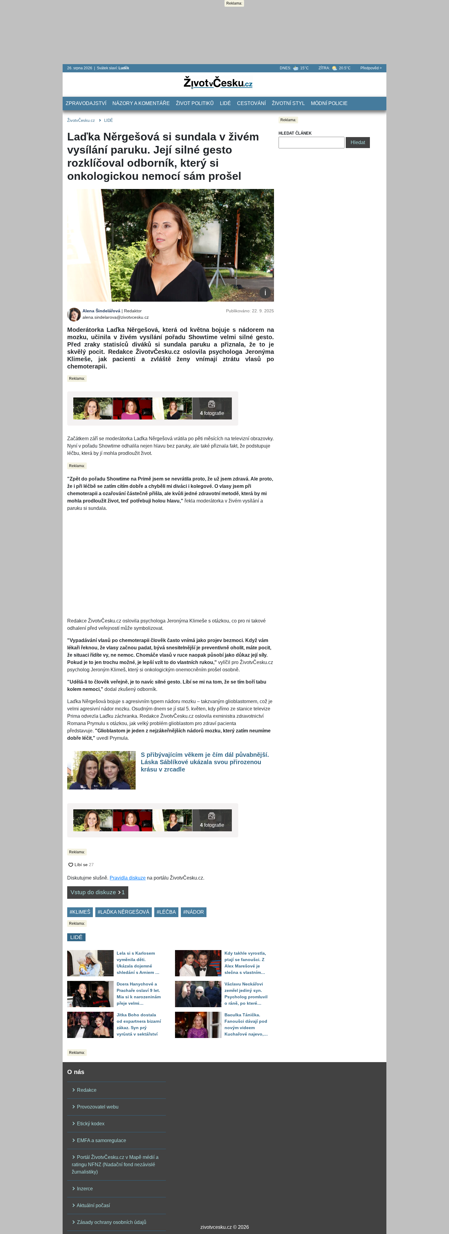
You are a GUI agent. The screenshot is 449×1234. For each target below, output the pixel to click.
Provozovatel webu (97, 1106)
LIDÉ (225, 103)
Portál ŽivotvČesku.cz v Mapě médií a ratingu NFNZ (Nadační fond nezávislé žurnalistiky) (115, 1164)
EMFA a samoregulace (101, 1140)
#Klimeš (80, 912)
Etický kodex (90, 1123)
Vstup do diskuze (98, 892)
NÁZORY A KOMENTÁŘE (141, 103)
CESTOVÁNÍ (251, 103)
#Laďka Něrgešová (123, 912)
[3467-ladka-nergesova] (132, 408)
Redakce (86, 1090)
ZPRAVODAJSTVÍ (86, 103)
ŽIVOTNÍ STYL (288, 103)
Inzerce (84, 1188)
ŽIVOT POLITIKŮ (195, 103)
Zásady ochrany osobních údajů (111, 1222)
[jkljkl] (93, 408)
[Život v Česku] (218, 82)
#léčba (166, 912)
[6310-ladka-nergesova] (212, 408)
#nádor (193, 912)
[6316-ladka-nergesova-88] (172, 408)
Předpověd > (371, 68)
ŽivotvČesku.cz (81, 120)
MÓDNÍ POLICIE (329, 103)
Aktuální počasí (93, 1205)
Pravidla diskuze (128, 877)
